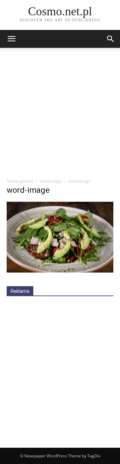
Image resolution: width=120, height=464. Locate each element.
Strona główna (20, 181)
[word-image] (60, 271)
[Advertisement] (60, 114)
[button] (110, 39)
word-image (51, 181)
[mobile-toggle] (11, 39)
